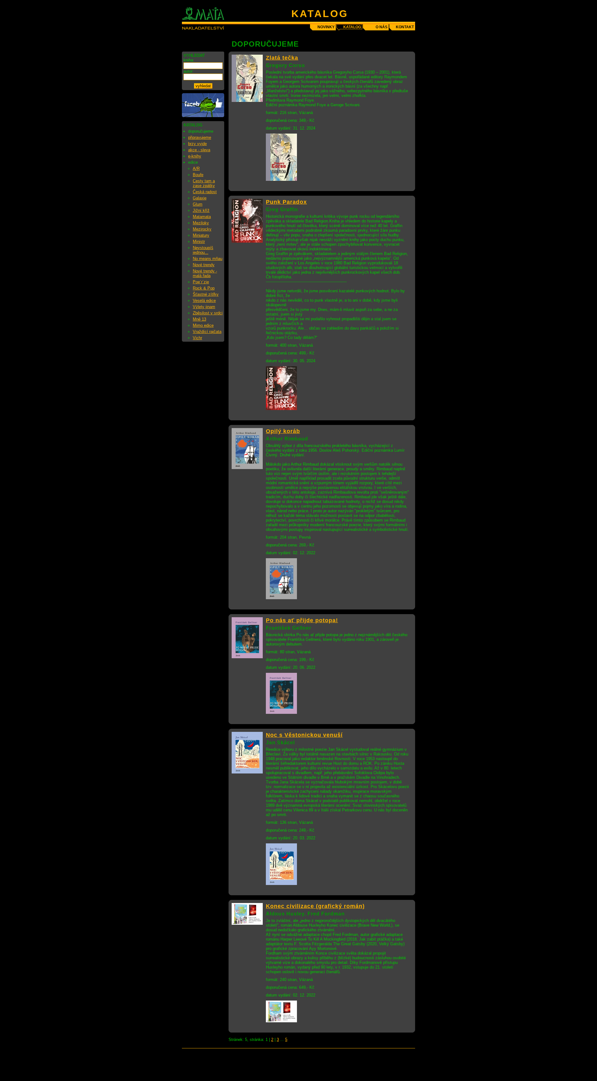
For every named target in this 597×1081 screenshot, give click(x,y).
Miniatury (201, 235)
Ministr (199, 241)
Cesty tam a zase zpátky (204, 183)
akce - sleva (199, 150)
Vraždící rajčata (207, 331)
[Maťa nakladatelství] (203, 115)
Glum (197, 204)
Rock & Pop (204, 288)
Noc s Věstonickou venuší (304, 735)
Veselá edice (204, 300)
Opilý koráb (283, 431)
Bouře (198, 174)
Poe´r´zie (201, 282)
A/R (196, 168)
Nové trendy (204, 264)
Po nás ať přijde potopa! (302, 620)
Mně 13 (199, 319)
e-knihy (194, 156)
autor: (188, 71)
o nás (381, 27)
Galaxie (199, 198)
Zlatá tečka (282, 58)
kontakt (405, 27)
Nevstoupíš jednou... (203, 250)
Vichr (197, 337)
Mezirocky (202, 229)
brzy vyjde (197, 143)
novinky (326, 27)
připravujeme (199, 137)
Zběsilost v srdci (208, 313)
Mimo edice (203, 325)
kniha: (188, 60)
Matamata (202, 216)
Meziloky (201, 223)
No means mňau (207, 258)
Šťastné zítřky (206, 294)
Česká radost (205, 191)
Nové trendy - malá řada (205, 273)
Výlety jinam (204, 306)
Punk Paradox (286, 202)
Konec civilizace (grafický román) (315, 906)
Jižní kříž (201, 210)
